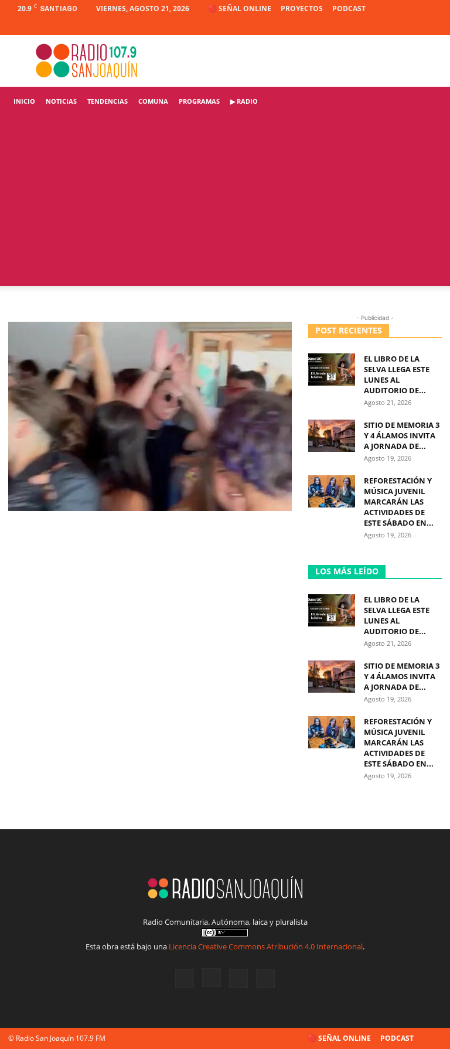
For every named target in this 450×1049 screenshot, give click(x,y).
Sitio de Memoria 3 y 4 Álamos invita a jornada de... (401, 435)
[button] (428, 101)
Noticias (61, 101)
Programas (199, 101)
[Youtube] (433, 26)
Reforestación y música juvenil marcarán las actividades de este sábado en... (399, 501)
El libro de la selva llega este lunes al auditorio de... (396, 374)
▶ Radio (244, 101)
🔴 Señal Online (239, 8)
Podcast (349, 8)
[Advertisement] (225, 204)
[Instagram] (394, 26)
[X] (413, 26)
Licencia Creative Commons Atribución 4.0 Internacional (266, 946)
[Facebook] (375, 26)
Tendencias (107, 101)
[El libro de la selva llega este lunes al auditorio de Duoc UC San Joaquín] (331, 369)
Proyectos (302, 8)
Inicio (24, 101)
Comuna (153, 101)
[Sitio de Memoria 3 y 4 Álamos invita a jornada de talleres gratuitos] (331, 436)
